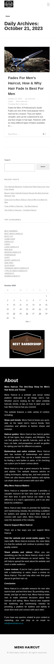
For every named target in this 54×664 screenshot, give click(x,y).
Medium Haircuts (12, 252)
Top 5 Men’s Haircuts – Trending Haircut (20, 210)
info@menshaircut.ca (13, 623)
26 (27, 314)
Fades (10, 101)
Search (7, 160)
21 (40, 309)
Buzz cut (8, 236)
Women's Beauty (12, 276)
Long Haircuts (11, 247)
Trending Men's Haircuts (17, 104)
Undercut (9, 273)
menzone (32, 99)
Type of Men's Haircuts (15, 271)
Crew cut (9, 242)
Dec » (28, 322)
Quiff (7, 257)
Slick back (9, 265)
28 (40, 314)
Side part (8, 263)
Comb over (9, 239)
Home (8, 16)
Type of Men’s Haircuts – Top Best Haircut (21, 206)
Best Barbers (11, 231)
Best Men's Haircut (13, 234)
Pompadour (10, 255)
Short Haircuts (21, 101)
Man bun (8, 250)
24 (14, 314)
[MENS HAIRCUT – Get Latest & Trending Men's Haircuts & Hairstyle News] (19, 4)
